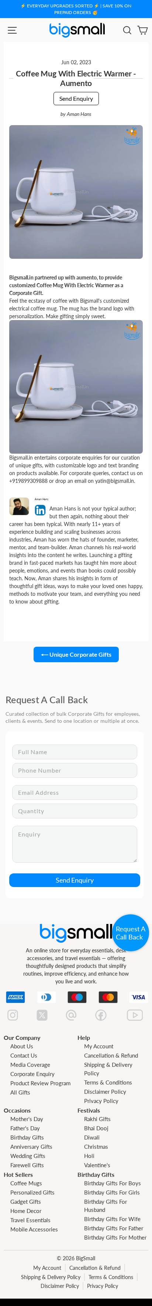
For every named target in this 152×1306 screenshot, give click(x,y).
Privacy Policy (101, 1100)
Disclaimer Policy (105, 1091)
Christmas (96, 1146)
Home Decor (25, 1210)
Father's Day (25, 1128)
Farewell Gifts (27, 1165)
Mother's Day (26, 1119)
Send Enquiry (76, 98)
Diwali (92, 1137)
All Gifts (20, 1092)
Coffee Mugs (26, 1183)
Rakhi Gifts (97, 1119)
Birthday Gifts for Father (113, 1228)
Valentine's (97, 1165)
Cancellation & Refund (111, 1055)
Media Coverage (30, 1064)
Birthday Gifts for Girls (112, 1192)
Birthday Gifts (27, 1137)
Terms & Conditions (108, 1082)
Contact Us (23, 1055)
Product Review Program (40, 1083)
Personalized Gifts (32, 1192)
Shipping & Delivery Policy (50, 1277)
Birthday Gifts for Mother (115, 1237)
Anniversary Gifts (31, 1146)
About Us (21, 1046)
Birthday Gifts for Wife (112, 1219)
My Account (98, 1046)
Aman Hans (79, 114)
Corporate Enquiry (32, 1073)
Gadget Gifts (25, 1201)
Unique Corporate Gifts (79, 654)
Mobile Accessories (34, 1229)
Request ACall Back (130, 933)
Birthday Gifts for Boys (112, 1183)
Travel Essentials (30, 1220)
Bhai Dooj (96, 1128)
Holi (89, 1155)
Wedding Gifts (27, 1155)
